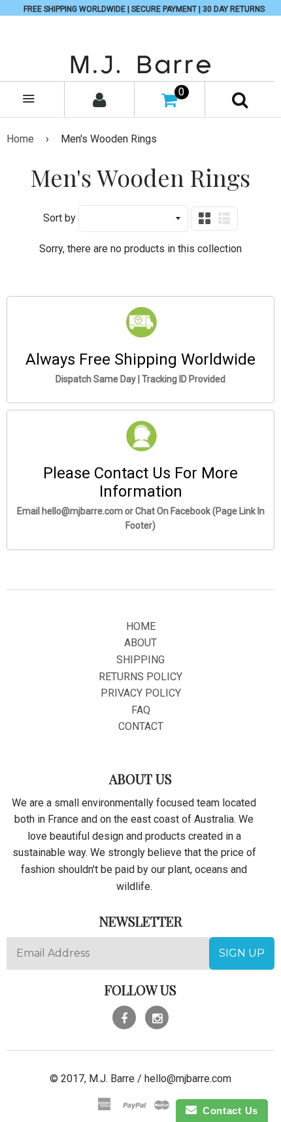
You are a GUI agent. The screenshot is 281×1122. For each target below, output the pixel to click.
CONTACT (140, 726)
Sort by (59, 218)
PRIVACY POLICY (141, 693)
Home (20, 139)
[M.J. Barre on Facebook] (124, 1017)
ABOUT (140, 642)
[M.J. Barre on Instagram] (157, 1017)
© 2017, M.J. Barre (92, 1078)
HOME (141, 626)
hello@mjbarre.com (187, 1078)
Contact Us (227, 1110)
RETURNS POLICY (140, 676)
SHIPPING (140, 659)
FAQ (140, 710)
